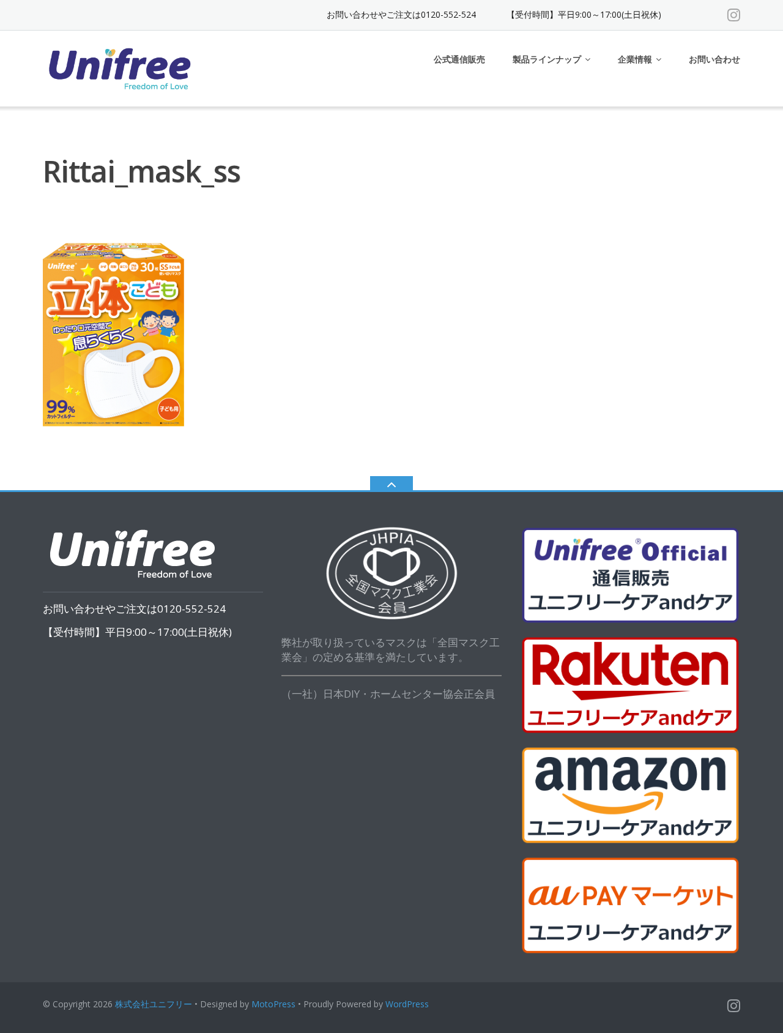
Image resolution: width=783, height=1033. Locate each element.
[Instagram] (733, 14)
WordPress (407, 1004)
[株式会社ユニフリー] (121, 67)
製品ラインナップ (547, 59)
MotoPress (273, 1004)
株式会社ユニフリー (153, 1004)
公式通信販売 (459, 59)
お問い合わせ (714, 59)
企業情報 (635, 59)
